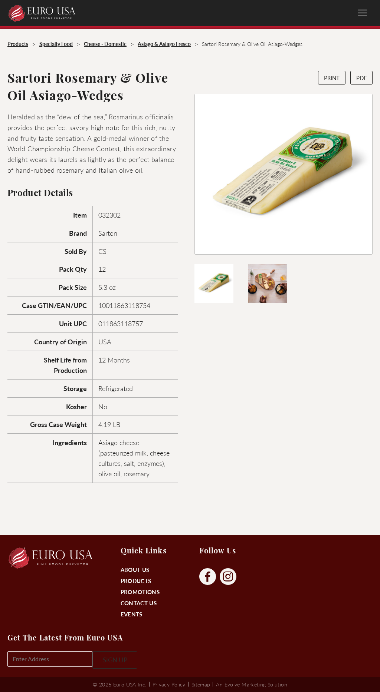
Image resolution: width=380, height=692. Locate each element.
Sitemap (200, 684)
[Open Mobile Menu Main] (362, 13)
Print (332, 78)
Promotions (140, 592)
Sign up (115, 659)
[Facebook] (207, 577)
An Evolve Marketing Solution (251, 684)
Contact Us (139, 603)
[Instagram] (228, 577)
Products (136, 581)
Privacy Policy (169, 684)
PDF (361, 78)
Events (131, 614)
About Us (135, 569)
